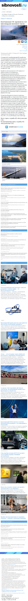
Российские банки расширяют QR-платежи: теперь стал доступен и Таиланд (12, 210)
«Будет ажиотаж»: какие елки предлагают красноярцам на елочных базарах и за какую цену (13, 245)
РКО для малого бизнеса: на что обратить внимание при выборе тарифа (12, 196)
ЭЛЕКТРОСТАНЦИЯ (23, 50)
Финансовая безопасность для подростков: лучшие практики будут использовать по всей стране (13, 227)
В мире (10, 14)
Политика (20, 14)
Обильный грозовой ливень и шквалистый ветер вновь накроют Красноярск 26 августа (14, 525)
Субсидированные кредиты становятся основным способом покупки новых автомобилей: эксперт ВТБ (13, 223)
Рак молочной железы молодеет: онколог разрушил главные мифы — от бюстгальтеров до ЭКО (13, 289)
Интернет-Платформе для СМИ (14, 593)
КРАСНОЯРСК (9, 0)
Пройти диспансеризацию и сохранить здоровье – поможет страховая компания (13, 517)
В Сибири (5, 14)
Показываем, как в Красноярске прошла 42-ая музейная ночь (13, 239)
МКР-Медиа (9, 11)
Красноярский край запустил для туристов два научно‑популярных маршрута (14, 323)
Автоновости (4, 450)
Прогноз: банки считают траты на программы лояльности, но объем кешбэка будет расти (13, 188)
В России (15, 14)
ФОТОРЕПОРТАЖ (7, 230)
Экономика (11, 16)
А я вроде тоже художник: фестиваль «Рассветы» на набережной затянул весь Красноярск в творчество (13, 389)
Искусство (3, 385)
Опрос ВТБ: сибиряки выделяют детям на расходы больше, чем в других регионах (14, 203)
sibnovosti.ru (13, 564)
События (3, 484)
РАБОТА (25, 48)
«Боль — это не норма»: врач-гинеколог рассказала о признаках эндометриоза (13, 354)
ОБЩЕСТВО (24, 46)
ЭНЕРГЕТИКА (24, 47)
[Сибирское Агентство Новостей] (14, 5)
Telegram (20, 127)
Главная (3, 18)
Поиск (24, 9)
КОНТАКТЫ (10, 553)
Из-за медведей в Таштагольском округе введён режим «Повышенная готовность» (12, 529)
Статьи (3, 11)
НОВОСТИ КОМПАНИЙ (9, 184)
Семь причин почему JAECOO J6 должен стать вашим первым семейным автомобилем (12, 454)
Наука (2, 320)
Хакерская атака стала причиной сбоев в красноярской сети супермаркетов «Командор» (13, 538)
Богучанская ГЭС (15, 57)
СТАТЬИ (4, 263)
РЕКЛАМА (19, 553)
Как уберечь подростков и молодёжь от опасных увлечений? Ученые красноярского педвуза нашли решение (13, 219)
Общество (5, 16)
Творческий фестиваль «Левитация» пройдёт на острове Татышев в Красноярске (13, 545)
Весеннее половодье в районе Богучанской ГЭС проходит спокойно (12, 163)
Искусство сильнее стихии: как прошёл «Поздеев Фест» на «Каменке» (12, 487)
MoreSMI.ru (22, 593)
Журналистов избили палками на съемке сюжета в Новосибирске (11, 234)
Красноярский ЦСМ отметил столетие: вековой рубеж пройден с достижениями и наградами (14, 423)
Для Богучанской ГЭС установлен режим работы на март (14, 147)
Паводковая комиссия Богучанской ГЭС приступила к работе (13, 180)
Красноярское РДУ (6, 97)
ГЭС (26, 49)
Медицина (3, 285)
